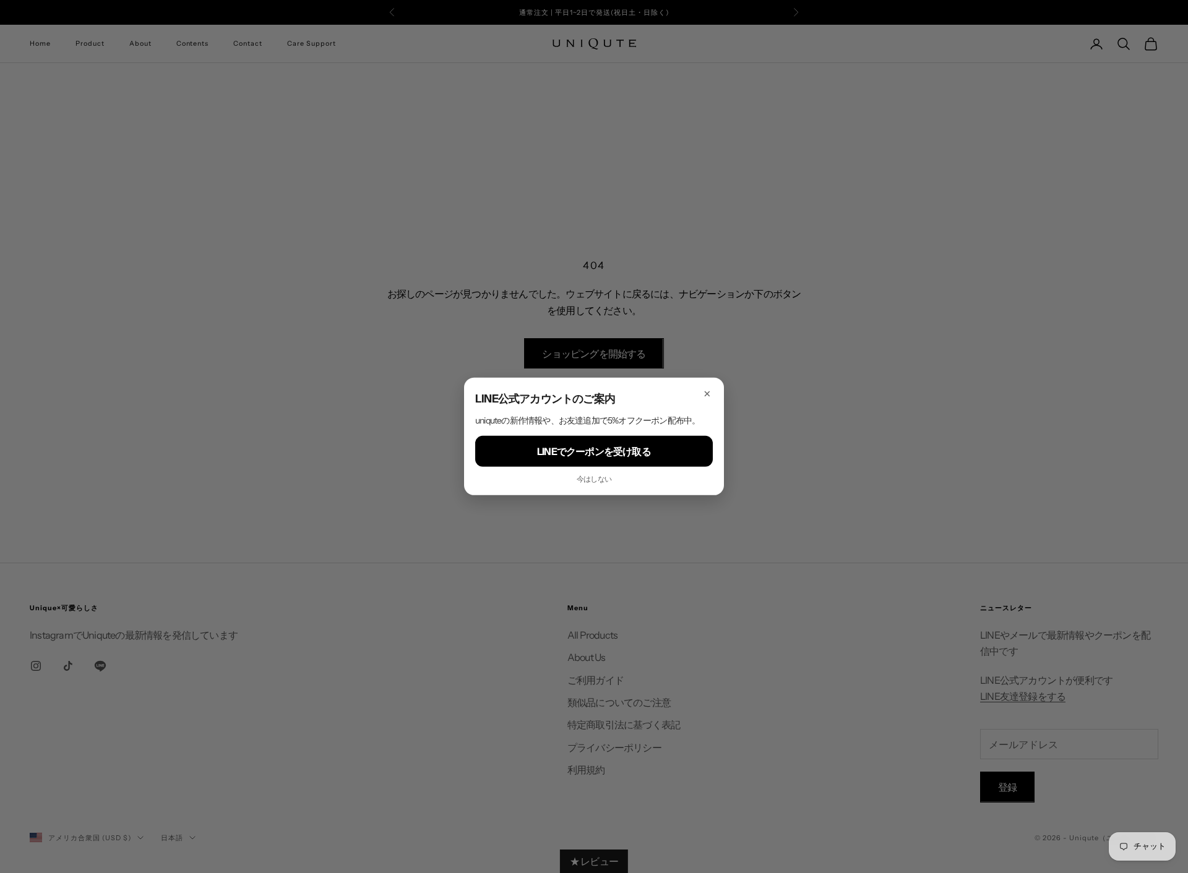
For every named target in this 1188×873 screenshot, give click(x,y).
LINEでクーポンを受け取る (594, 451)
